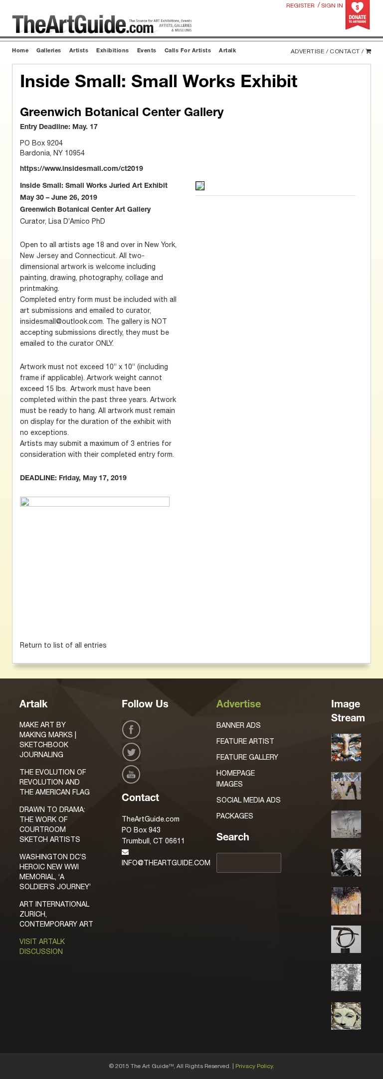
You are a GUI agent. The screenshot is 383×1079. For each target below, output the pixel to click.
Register (300, 5)
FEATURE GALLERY (247, 757)
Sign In (332, 5)
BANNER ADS (238, 725)
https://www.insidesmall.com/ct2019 (81, 169)
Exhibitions (112, 51)
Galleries (48, 51)
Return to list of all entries (63, 645)
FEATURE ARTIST (245, 741)
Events (147, 51)
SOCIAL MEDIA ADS (248, 800)
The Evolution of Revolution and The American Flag (54, 782)
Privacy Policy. (254, 1066)
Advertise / (310, 51)
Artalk (227, 51)
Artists (79, 51)
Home (20, 51)
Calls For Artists (188, 51)
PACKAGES (234, 816)
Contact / (347, 51)
